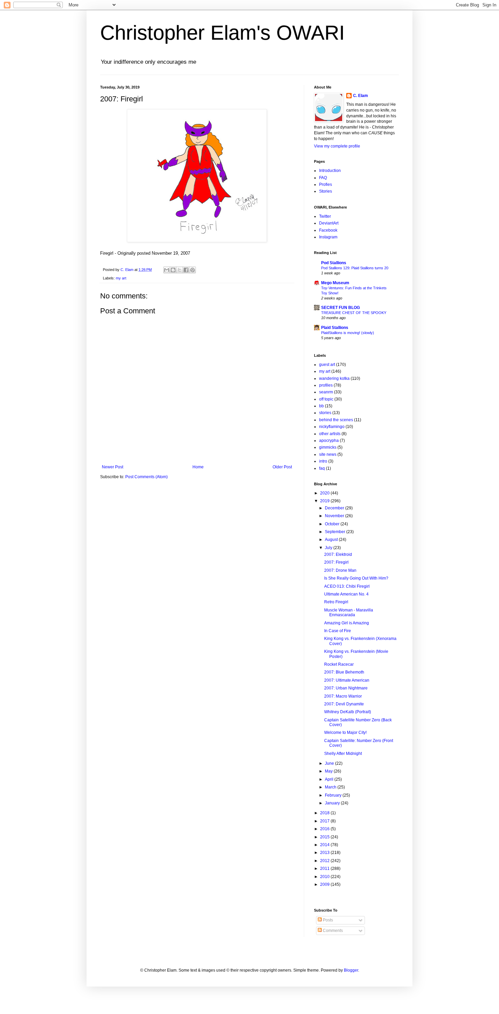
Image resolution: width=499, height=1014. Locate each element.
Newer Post (112, 467)
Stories (325, 191)
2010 (325, 876)
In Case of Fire (337, 630)
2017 (325, 821)
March (331, 787)
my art (121, 278)
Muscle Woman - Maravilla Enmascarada (348, 612)
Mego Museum (335, 282)
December (335, 508)
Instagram (328, 237)
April (329, 779)
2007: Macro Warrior (343, 696)
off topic (326, 399)
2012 (325, 860)
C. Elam (360, 95)
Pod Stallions (333, 262)
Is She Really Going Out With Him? (356, 578)
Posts (327, 920)
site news (327, 454)
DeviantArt (328, 223)
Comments (332, 930)
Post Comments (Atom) (146, 476)
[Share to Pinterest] (192, 270)
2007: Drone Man (340, 570)
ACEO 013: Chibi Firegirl (347, 586)
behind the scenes (336, 419)
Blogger (351, 970)
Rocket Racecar (339, 664)
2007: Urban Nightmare (346, 688)
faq (322, 468)
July (329, 547)
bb (321, 406)
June (330, 763)
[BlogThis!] (173, 270)
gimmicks (327, 447)
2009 (325, 884)
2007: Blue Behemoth (344, 672)
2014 (325, 844)
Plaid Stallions (334, 327)
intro (323, 461)
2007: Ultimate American (346, 680)
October (332, 524)
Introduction (330, 170)
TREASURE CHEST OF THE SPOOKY (353, 313)
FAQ (323, 177)
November (335, 515)
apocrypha (329, 440)
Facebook (328, 230)
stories (325, 412)
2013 (325, 852)
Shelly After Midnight (343, 753)
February (334, 795)
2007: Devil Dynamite (344, 704)
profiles (326, 385)
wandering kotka (334, 378)
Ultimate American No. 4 (346, 594)
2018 (325, 813)
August (332, 539)
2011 (325, 868)
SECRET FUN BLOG (340, 307)
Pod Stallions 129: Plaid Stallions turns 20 (354, 268)
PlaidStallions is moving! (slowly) (347, 333)
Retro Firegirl (336, 602)
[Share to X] (179, 270)
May (329, 771)
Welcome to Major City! (345, 732)
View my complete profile (337, 146)
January (333, 803)
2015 (325, 837)
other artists (329, 433)
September (335, 531)
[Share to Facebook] (186, 270)
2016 (325, 828)
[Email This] (166, 270)
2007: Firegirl (336, 562)
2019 (325, 501)
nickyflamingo (332, 426)
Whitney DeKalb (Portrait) (347, 711)
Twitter (325, 216)
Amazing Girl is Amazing (346, 623)
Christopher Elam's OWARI (222, 32)
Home (198, 467)
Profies (325, 184)
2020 (325, 493)
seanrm (326, 392)
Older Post (282, 467)
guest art (327, 364)
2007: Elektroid (338, 554)
